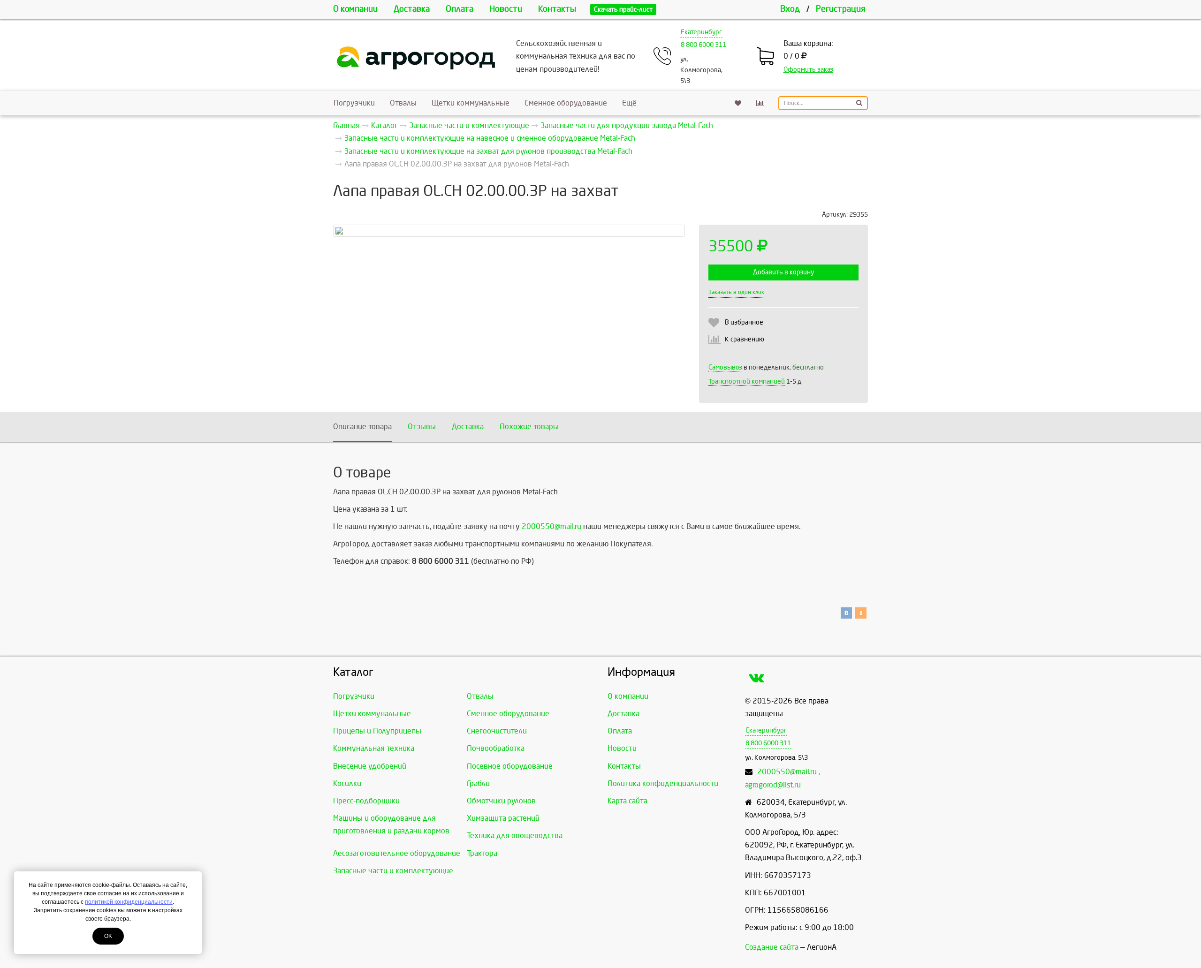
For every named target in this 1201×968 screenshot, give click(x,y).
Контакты (557, 9)
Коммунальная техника (373, 748)
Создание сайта (771, 947)
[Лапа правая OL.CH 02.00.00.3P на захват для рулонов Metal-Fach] (509, 231)
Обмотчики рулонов (501, 801)
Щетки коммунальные (470, 103)
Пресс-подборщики (366, 801)
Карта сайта (627, 801)
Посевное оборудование (510, 766)
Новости (505, 9)
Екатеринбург (701, 32)
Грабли (478, 783)
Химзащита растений (503, 818)
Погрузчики (354, 103)
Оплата (459, 9)
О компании (355, 9)
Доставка (412, 9)
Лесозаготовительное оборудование (396, 853)
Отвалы (403, 103)
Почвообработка (495, 748)
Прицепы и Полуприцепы (377, 731)
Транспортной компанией (746, 381)
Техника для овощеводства (514, 835)
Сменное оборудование (565, 103)
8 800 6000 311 (703, 44)
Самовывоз (725, 367)
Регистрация (841, 9)
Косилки (347, 783)
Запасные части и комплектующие (393, 871)
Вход (790, 9)
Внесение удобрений (369, 766)
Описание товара (362, 427)
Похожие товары (529, 427)
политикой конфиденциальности (129, 902)
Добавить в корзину (783, 272)
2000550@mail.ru (551, 526)
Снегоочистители (497, 731)
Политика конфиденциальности (663, 783)
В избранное (744, 322)
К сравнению (744, 339)
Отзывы (422, 427)
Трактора (482, 853)
